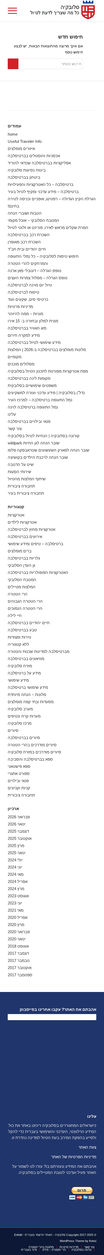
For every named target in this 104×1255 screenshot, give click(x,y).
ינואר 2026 (17, 824)
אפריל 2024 (17, 881)
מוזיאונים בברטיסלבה (26, 658)
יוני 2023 (15, 903)
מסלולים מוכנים (21, 364)
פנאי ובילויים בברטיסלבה (29, 421)
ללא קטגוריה (18, 644)
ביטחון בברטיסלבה (24, 177)
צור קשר (15, 428)
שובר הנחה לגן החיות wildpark (33, 443)
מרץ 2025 (16, 845)
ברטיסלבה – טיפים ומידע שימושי (35, 543)
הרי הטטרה (17, 594)
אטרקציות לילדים (22, 522)
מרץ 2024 (16, 888)
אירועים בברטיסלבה (25, 536)
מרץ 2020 (16, 924)
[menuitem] (14, 10)
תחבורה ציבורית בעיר (26, 493)
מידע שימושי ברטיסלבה (28, 687)
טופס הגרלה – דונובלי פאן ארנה (34, 270)
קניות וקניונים (19, 788)
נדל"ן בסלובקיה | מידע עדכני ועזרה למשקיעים (46, 392)
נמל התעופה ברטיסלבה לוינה (33, 407)
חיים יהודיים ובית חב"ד (27, 249)
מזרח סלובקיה (20, 666)
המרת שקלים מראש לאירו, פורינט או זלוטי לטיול (48, 227)
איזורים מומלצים (21, 148)
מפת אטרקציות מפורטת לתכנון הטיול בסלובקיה (48, 371)
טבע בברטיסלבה (22, 630)
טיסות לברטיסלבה (23, 292)
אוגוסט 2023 (18, 896)
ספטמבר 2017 (20, 975)
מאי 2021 (15, 910)
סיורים (13, 730)
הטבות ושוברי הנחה (25, 213)
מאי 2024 (15, 874)
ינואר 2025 (17, 852)
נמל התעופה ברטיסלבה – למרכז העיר (40, 400)
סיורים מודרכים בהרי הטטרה (32, 745)
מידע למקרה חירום (24, 335)
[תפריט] (14, 10)
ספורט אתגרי (19, 773)
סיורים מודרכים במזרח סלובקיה (34, 752)
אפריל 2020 (17, 917)
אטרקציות (16, 515)
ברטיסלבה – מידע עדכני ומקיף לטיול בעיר (43, 191)
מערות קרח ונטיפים (24, 716)
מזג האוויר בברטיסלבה (27, 328)
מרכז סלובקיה (19, 723)
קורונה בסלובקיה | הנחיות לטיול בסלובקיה (43, 435)
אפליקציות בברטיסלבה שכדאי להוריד (39, 163)
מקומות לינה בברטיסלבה (29, 378)
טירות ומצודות (19, 637)
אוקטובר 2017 (19, 967)
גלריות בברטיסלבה (24, 558)
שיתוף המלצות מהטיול (27, 479)
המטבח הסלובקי (22, 579)
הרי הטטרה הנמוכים (25, 608)
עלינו (12, 414)
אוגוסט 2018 (18, 946)
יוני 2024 (15, 867)
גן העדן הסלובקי (21, 565)
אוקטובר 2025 (19, 838)
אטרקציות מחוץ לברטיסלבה (31, 529)
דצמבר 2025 (18, 831)
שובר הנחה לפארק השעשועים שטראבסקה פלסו (48, 450)
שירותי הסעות (19, 471)
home (13, 134)
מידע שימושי (18, 680)
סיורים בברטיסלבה (24, 737)
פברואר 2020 (19, 931)
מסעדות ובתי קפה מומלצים (31, 701)
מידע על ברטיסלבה (24, 673)
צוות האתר (87, 1147)
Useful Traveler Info (25, 141)
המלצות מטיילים (21, 587)
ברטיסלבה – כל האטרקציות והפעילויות (40, 184)
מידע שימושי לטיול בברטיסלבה (34, 342)
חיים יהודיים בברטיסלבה (29, 622)
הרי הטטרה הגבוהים (25, 601)
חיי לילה (15, 615)
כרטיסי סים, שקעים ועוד (28, 299)
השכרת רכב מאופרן (24, 242)
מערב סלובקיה (20, 709)
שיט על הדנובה (21, 464)
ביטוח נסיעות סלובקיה (27, 170)
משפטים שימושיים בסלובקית (32, 385)
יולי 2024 (15, 860)
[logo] (61, 10)
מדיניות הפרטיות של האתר (73, 1156)
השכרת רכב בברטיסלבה (29, 234)
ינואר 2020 (17, 939)
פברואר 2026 (19, 817)
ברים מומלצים (19, 551)
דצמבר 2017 (18, 953)
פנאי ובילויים (18, 780)
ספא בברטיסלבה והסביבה (30, 759)
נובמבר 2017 (19, 960)
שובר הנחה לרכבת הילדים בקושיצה (38, 457)
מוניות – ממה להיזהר (25, 313)
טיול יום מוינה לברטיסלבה (30, 285)
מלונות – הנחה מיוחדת (27, 694)
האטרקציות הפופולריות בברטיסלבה (38, 572)
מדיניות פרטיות (20, 306)
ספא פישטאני (19, 766)
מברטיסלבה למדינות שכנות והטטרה (38, 651)
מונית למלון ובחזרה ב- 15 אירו (33, 321)
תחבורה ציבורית (21, 486)
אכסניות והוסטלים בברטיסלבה (34, 155)
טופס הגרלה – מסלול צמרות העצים (37, 278)
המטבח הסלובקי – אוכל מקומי (33, 220)
